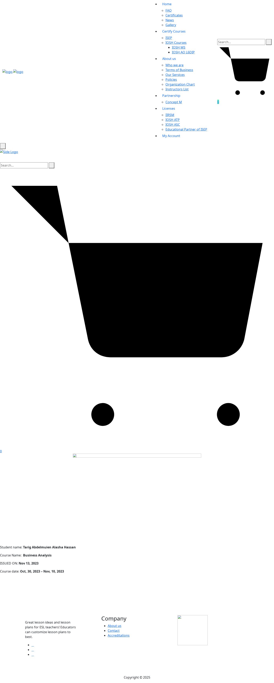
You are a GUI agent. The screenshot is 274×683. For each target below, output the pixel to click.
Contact (114, 630)
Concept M (173, 102)
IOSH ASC (172, 124)
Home (167, 4)
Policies (171, 79)
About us (169, 58)
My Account (171, 136)
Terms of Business (179, 70)
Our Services (175, 75)
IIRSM (169, 115)
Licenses (168, 108)
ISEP (168, 38)
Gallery (170, 25)
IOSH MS (178, 47)
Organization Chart (180, 84)
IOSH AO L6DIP (183, 52)
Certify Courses (174, 31)
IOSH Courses (176, 42)
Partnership (171, 95)
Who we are (174, 65)
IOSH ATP (172, 120)
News (169, 20)
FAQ (168, 10)
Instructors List (177, 89)
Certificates (174, 15)
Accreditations (119, 635)
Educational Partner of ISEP (186, 129)
